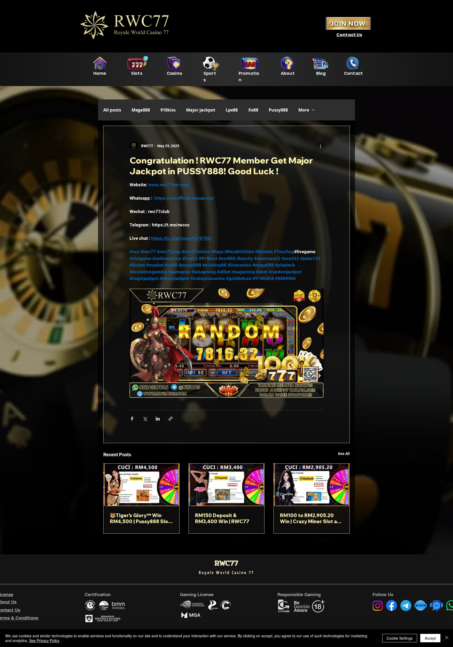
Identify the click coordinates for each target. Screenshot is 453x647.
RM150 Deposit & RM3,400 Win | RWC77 (222, 518)
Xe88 (253, 110)
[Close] (447, 638)
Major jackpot (200, 110)
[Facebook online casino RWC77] (391, 605)
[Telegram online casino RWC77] (405, 605)
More (303, 110)
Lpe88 (232, 110)
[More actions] (320, 146)
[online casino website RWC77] (421, 605)
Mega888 (141, 110)
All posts (112, 110)
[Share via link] (170, 418)
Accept (430, 638)
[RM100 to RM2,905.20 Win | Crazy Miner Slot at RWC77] (311, 485)
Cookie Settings (400, 638)
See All (344, 454)
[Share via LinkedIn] (157, 418)
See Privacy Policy (44, 640)
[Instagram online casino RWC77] (377, 605)
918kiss (168, 110)
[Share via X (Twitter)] (144, 418)
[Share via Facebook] (132, 418)
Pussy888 (278, 110)
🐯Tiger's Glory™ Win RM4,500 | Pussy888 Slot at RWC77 (140, 518)
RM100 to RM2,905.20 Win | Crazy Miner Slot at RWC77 (309, 518)
